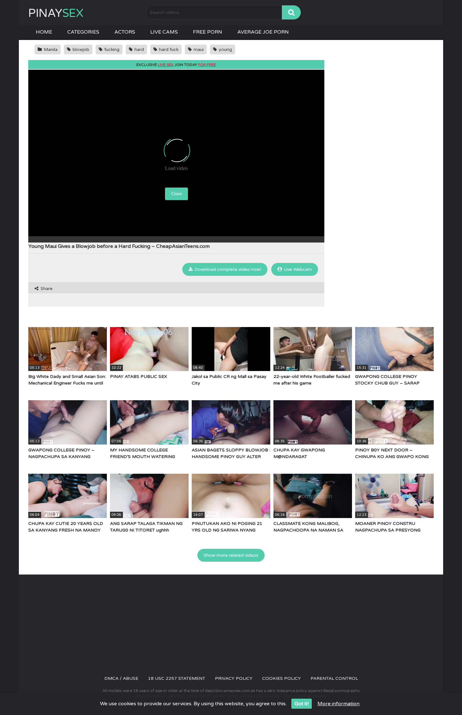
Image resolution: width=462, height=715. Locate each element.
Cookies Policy (281, 678)
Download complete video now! (227, 269)
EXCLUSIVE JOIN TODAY (176, 65)
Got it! (301, 704)
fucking (111, 49)
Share (45, 288)
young (224, 49)
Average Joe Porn (263, 32)
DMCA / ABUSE (121, 678)
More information (338, 704)
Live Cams (164, 32)
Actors (124, 32)
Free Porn (207, 32)
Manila (50, 49)
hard (138, 49)
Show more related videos (231, 555)
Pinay (55, 13)
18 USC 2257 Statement (176, 678)
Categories (83, 32)
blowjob (80, 49)
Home (44, 32)
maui (198, 49)
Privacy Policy (233, 678)
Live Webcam (297, 269)
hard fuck (168, 49)
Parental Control (334, 678)
